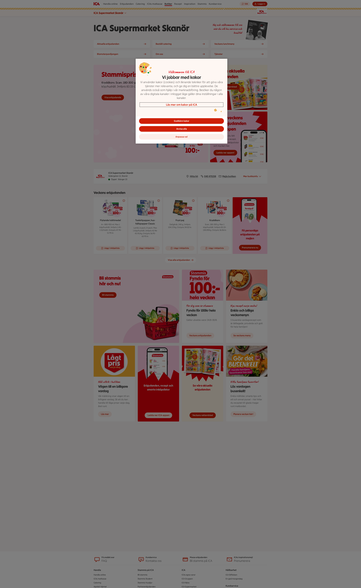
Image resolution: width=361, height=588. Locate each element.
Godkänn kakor (181, 121)
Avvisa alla (181, 128)
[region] (181, 101)
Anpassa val (181, 136)
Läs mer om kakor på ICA (181, 104)
